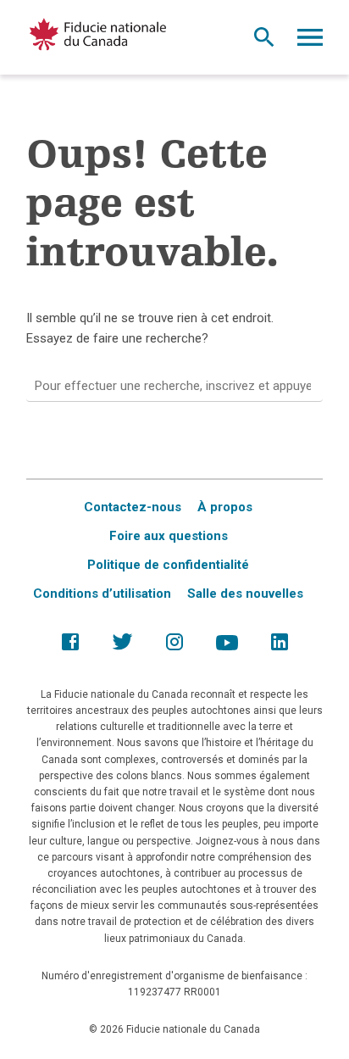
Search (264, 41)
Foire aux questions (168, 535)
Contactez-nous (132, 507)
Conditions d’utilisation (102, 593)
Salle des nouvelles (245, 593)
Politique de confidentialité (168, 564)
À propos (224, 507)
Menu (310, 41)
